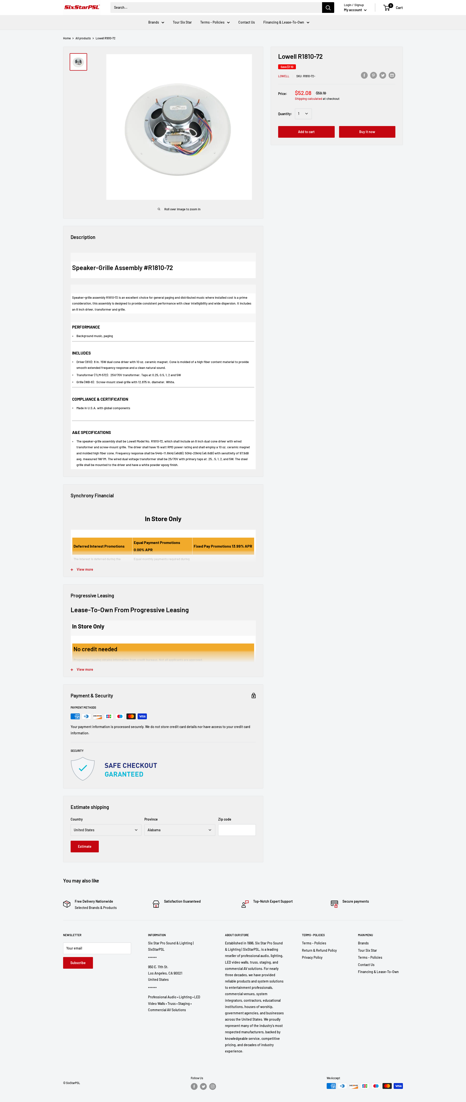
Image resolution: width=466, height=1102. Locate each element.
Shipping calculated (308, 99)
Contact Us (246, 22)
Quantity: (285, 113)
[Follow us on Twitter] (203, 1086)
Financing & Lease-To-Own (283, 22)
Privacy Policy (312, 957)
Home (67, 38)
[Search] (328, 7)
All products (83, 38)
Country (77, 819)
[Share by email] (392, 75)
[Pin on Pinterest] (373, 75)
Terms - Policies (212, 22)
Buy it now (367, 131)
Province (151, 819)
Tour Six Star (182, 22)
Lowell (283, 75)
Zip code (224, 819)
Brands (153, 22)
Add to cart (306, 131)
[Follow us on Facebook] (194, 1086)
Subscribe (78, 963)
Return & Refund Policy (319, 950)
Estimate (85, 846)
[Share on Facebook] (364, 75)
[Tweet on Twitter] (382, 75)
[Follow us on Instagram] (212, 1086)
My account (353, 10)
